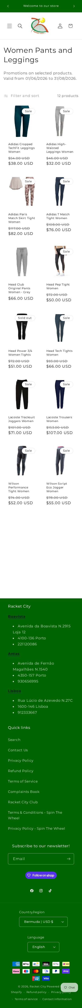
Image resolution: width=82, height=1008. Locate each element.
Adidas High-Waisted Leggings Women (59, 147)
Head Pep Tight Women (58, 286)
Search (14, 740)
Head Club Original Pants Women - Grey (19, 288)
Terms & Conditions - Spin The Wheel (35, 815)
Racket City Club (23, 802)
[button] (9, 26)
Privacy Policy (20, 760)
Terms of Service (23, 781)
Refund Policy (20, 771)
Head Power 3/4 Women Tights (20, 352)
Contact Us (18, 750)
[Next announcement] (74, 6)
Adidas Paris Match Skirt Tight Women (21, 218)
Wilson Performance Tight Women (18, 487)
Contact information (57, 999)
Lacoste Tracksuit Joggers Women (21, 419)
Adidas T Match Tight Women (58, 216)
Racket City (38, 986)
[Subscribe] (68, 858)
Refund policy (36, 992)
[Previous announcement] (8, 6)
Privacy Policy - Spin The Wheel (36, 828)
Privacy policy (61, 992)
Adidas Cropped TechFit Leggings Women (21, 147)
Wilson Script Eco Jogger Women (56, 487)
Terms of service (26, 999)
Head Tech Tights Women (59, 352)
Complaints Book (24, 792)
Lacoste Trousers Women (59, 419)
